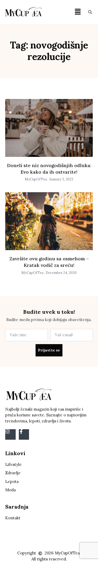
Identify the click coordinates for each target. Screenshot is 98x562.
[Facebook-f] (24, 434)
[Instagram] (10, 434)
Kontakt (12, 517)
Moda (10, 489)
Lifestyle (13, 464)
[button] (77, 12)
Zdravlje (13, 472)
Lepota (12, 481)
